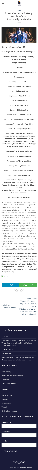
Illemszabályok (7, 372)
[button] (3, 3)
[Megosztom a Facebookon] (15, 290)
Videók (4, 407)
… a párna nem (7, 350)
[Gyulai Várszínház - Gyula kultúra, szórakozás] (19, 3)
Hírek (19, 10)
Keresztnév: (6, 431)
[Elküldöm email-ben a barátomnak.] (19, 290)
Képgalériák (6, 403)
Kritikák (5, 399)
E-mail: (4, 441)
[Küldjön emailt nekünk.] (20, 462)
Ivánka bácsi (6, 353)
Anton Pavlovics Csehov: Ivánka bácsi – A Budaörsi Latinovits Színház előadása (18, 358)
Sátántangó (6, 336)
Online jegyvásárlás (9, 411)
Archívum (5, 380)
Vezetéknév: (6, 422)
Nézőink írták (7, 395)
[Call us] (23, 462)
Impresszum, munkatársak (12, 376)
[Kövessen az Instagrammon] (17, 462)
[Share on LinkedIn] (22, 290)
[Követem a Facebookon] (14, 462)
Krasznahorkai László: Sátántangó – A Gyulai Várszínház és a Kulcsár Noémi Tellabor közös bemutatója (19, 343)
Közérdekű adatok (9, 383)
